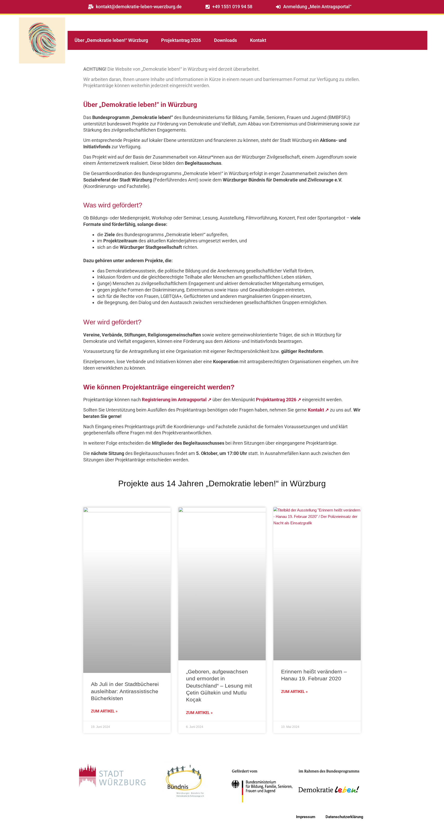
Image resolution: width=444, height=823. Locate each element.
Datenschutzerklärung (344, 817)
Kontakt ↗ (318, 410)
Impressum (305, 817)
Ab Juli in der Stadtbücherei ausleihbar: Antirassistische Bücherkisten (125, 691)
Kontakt (258, 40)
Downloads (225, 40)
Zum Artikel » (104, 711)
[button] (228, 6)
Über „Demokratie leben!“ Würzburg (111, 40)
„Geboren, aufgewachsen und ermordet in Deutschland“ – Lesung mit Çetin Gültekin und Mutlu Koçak (219, 685)
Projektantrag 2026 (181, 40)
